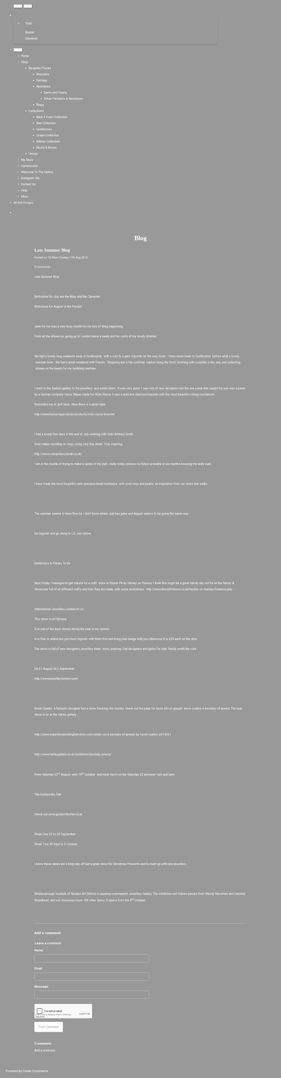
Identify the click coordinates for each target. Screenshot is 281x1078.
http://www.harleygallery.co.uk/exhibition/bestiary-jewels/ (73, 754)
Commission (29, 166)
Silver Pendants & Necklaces (63, 98)
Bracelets (42, 74)
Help (24, 190)
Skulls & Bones (46, 147)
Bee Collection (46, 123)
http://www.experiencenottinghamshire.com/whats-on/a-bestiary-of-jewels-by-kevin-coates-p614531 (102, 734)
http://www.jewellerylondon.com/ (56, 678)
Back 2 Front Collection (51, 117)
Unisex (33, 154)
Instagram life (30, 178)
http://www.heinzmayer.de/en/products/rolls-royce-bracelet (74, 414)
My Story (27, 160)
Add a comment (44, 1050)
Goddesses (44, 129)
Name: (39, 950)
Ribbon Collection (48, 141)
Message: (41, 986)
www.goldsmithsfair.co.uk (65, 814)
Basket (29, 32)
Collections (36, 111)
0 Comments (42, 267)
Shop (24, 62)
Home (25, 56)
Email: (38, 968)
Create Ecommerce (35, 1071)
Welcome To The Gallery (37, 172)
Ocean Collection (47, 135)
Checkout (31, 38)
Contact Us (28, 184)
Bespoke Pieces (40, 68)
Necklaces (43, 86)
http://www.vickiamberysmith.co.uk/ (58, 454)
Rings (40, 105)
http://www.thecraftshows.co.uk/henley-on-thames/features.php (189, 589)
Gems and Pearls (55, 92)
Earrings (41, 80)
